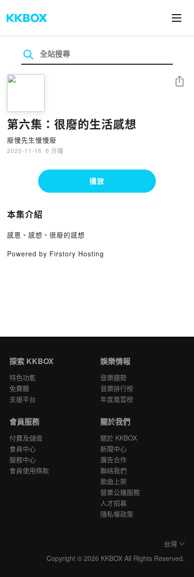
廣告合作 (113, 459)
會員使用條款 (29, 470)
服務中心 (22, 459)
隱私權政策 (116, 513)
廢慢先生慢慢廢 (32, 139)
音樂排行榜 (116, 388)
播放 (97, 181)
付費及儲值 (25, 437)
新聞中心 (113, 448)
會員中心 (22, 448)
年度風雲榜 (116, 399)
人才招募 (113, 503)
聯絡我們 (113, 470)
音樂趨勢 (113, 377)
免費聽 (19, 388)
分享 (179, 81)
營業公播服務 (120, 492)
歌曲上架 (113, 481)
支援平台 (22, 399)
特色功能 (22, 377)
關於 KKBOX (118, 437)
